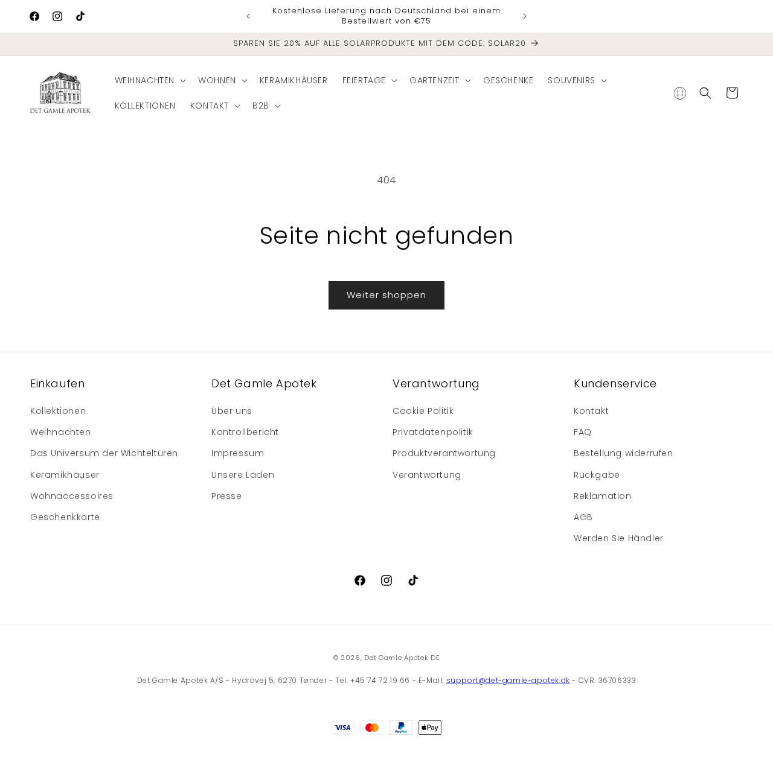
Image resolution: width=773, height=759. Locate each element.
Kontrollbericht (245, 432)
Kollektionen (58, 411)
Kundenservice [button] (615, 383)
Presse (226, 496)
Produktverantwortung (444, 453)
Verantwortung (427, 475)
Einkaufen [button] (57, 383)
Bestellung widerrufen (623, 453)
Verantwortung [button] (436, 383)
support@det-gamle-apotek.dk (508, 680)
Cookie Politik (423, 411)
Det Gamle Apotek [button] (264, 383)
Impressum (237, 453)
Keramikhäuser (65, 475)
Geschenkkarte (65, 517)
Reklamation (603, 496)
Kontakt (591, 411)
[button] (149, 80)
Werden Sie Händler (619, 538)
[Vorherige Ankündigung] (248, 16)
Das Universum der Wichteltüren (104, 453)
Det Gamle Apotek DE (402, 657)
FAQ (583, 432)
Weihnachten (60, 432)
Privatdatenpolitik (433, 432)
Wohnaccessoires (72, 496)
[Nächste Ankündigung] (525, 16)
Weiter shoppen (386, 294)
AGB (583, 517)
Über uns (231, 411)
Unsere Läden (242, 475)
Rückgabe (597, 475)
